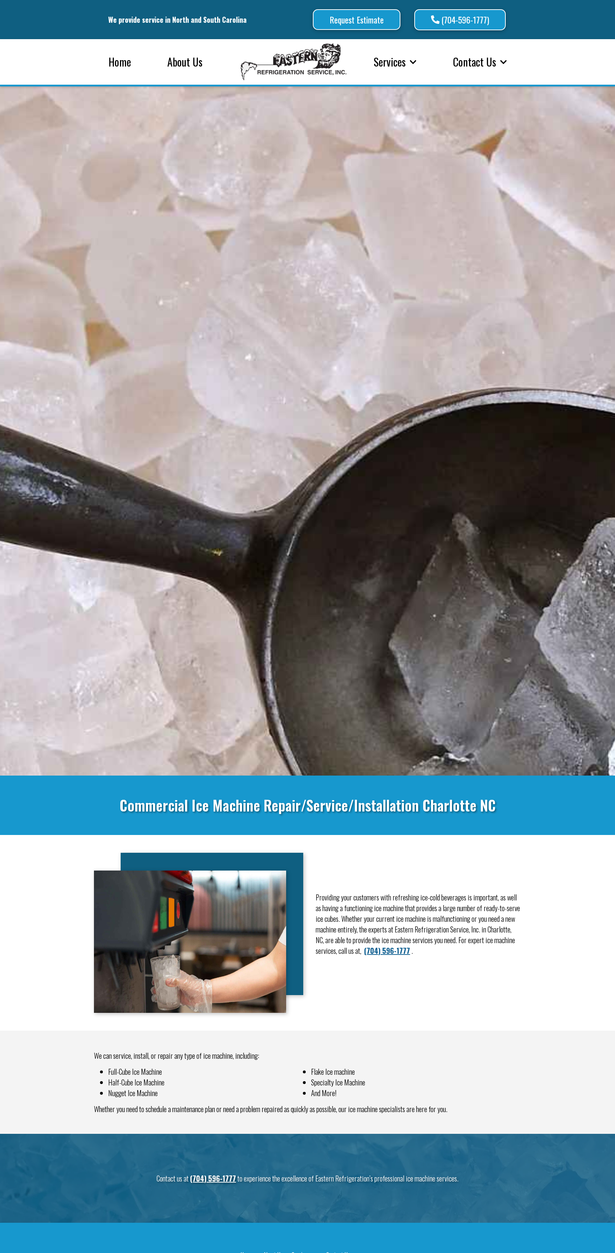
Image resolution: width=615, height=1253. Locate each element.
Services (390, 62)
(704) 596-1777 (387, 950)
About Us (185, 62)
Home (120, 62)
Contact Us (474, 62)
